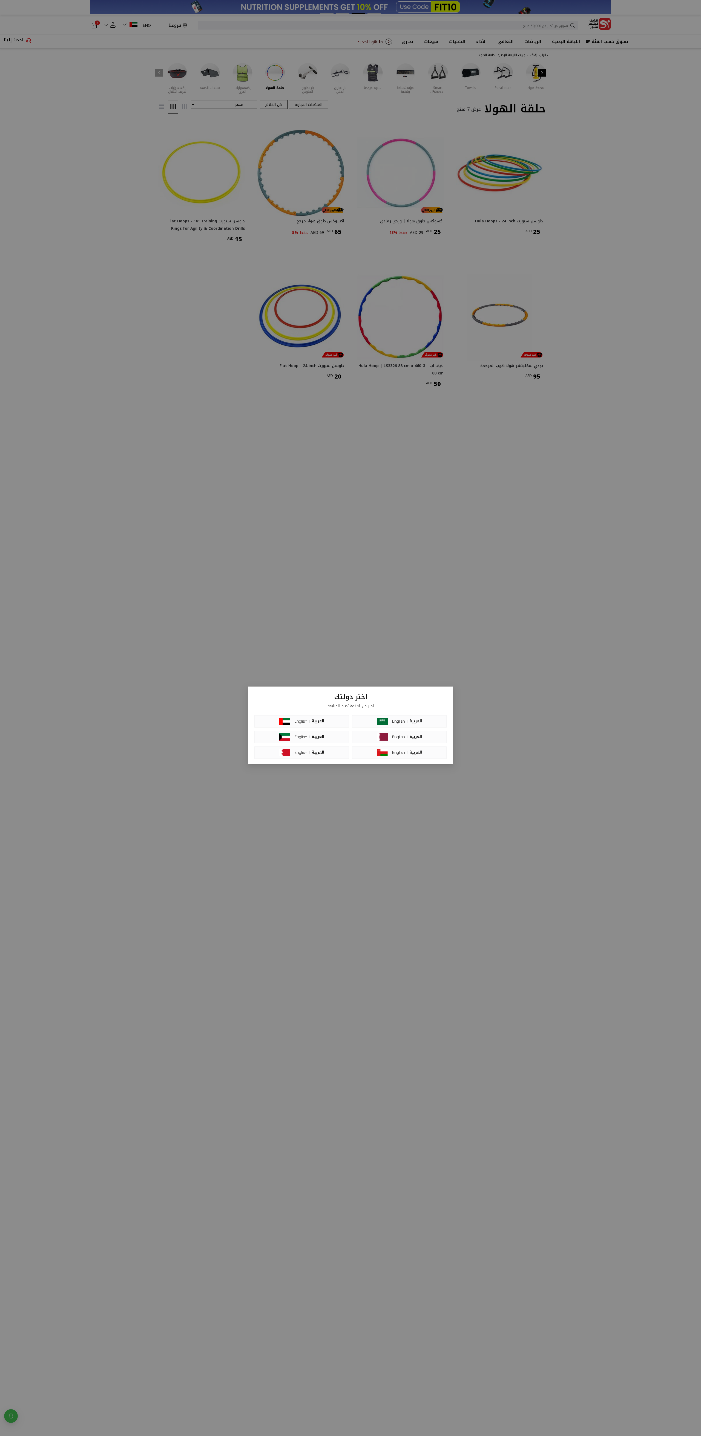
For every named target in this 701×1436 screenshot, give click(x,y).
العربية (318, 721)
